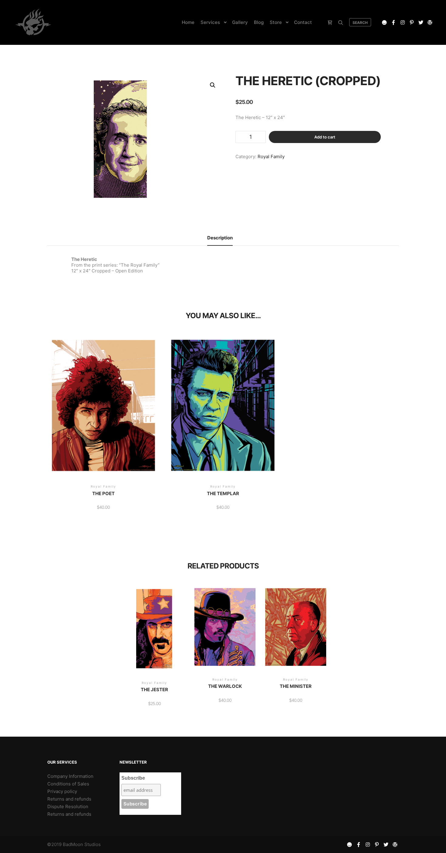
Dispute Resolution (67, 806)
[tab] (220, 238)
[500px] (384, 22)
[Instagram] (403, 22)
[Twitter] (421, 22)
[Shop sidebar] (329, 23)
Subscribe (133, 778)
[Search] (340, 23)
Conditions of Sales (68, 784)
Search (360, 22)
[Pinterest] (412, 22)
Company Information (70, 776)
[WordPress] (430, 22)
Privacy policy (62, 791)
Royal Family (271, 156)
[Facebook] (393, 22)
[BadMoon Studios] (33, 22)
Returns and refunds (69, 799)
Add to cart (324, 137)
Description (220, 238)
